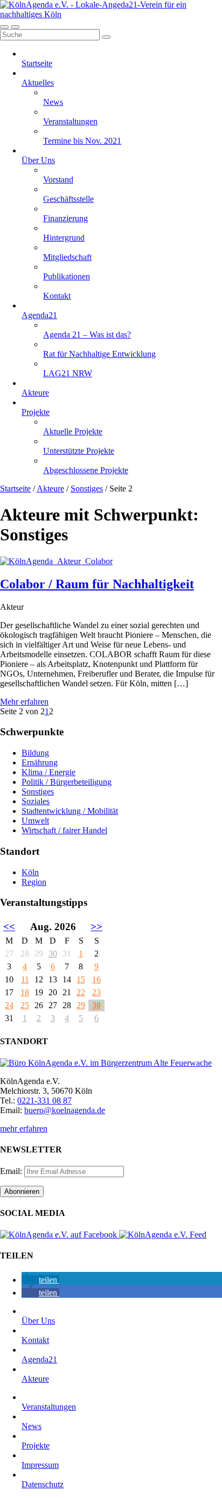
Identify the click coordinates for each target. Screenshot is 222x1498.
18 (24, 992)
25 (24, 1005)
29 (81, 1005)
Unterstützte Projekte (78, 450)
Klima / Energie (48, 772)
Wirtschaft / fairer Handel (64, 830)
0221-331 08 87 (44, 1100)
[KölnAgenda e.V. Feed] (162, 1234)
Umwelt (35, 820)
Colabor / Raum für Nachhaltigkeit (97, 584)
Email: (12, 1171)
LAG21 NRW (67, 373)
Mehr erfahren (24, 701)
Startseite (37, 63)
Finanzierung (65, 218)
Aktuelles (38, 82)
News (53, 102)
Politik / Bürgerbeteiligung (67, 781)
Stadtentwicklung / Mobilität (70, 810)
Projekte (36, 412)
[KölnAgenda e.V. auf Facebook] (59, 1234)
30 (52, 953)
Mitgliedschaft (67, 257)
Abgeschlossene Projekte (85, 470)
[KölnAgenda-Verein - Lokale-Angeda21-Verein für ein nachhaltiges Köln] (111, 14)
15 (81, 979)
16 (96, 979)
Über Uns (38, 160)
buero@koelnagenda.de (64, 1110)
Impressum (40, 1464)
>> (96, 926)
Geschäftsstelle (68, 198)
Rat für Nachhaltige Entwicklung (99, 353)
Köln (30, 872)
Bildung (35, 752)
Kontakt (57, 295)
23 (96, 992)
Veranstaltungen (70, 121)
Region (34, 882)
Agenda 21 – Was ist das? (87, 334)
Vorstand (58, 179)
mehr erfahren (23, 1128)
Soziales (36, 801)
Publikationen (66, 276)
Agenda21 (39, 315)
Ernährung (40, 762)
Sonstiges (87, 488)
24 (9, 1005)
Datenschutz (43, 1484)
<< (9, 926)
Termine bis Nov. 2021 (82, 140)
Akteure (35, 392)
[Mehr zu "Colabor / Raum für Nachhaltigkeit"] (56, 561)
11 (25, 979)
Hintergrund (64, 237)
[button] (40, 1279)
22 (81, 992)
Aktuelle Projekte (72, 431)
